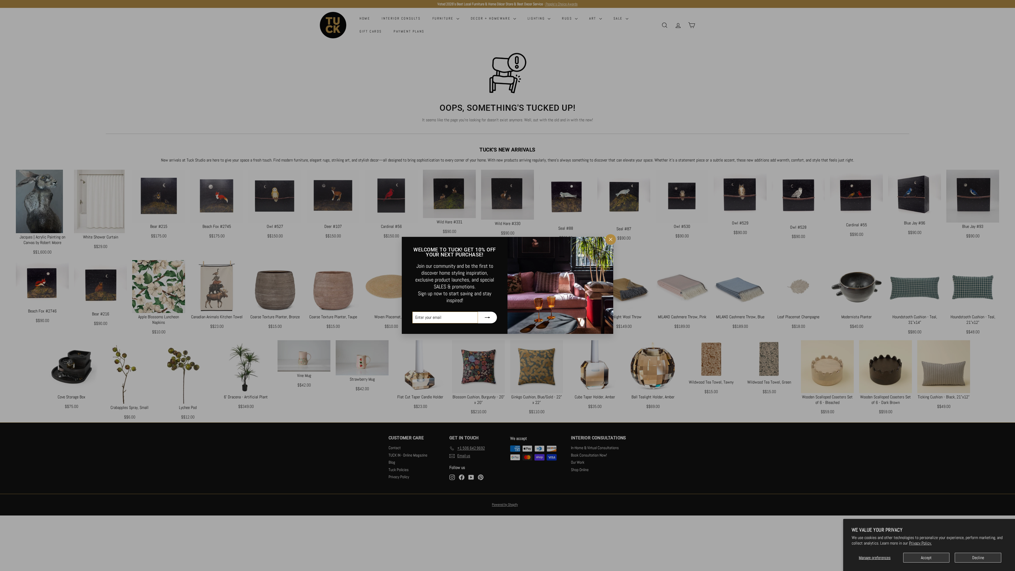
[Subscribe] (487, 318)
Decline (978, 557)
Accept (926, 557)
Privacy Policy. (920, 543)
